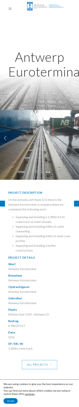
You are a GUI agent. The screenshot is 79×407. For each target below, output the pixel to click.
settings (30, 394)
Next (73, 139)
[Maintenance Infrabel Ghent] (2, 204)
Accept (10, 400)
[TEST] (76, 204)
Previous (5, 139)
